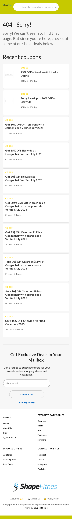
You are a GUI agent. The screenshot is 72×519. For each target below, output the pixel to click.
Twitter (41, 459)
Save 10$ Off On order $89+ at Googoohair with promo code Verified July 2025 (24, 295)
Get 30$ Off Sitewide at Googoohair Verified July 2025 (23, 178)
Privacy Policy (26, 402)
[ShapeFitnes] (7, 5)
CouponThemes (41, 508)
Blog (5, 433)
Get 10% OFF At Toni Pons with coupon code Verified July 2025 (24, 126)
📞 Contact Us (9, 437)
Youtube (41, 469)
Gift (39, 430)
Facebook (42, 455)
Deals (40, 426)
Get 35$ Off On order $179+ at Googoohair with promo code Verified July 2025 (24, 236)
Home (6, 423)
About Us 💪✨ (17, 499)
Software (42, 440)
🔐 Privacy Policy (51, 499)
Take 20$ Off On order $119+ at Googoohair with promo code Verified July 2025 (25, 265)
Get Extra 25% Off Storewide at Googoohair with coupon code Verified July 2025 (25, 206)
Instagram (42, 464)
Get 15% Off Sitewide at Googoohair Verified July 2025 (23, 152)
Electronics (42, 435)
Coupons (42, 421)
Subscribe (26, 394)
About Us (7, 428)
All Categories (9, 459)
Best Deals (8, 464)
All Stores (7, 455)
